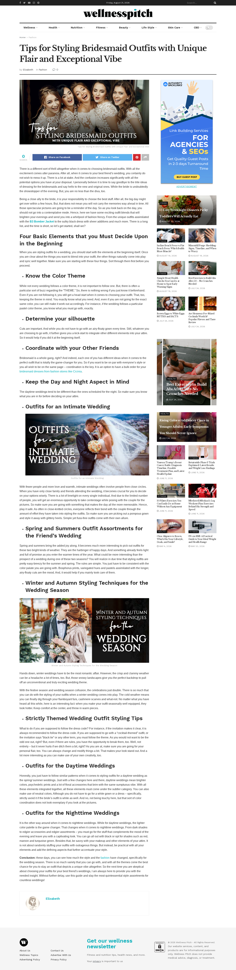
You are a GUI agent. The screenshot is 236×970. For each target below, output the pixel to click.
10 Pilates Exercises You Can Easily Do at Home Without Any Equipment (169, 503)
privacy (97, 961)
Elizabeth (28, 69)
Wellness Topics (29, 955)
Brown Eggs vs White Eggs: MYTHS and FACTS (171, 315)
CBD (196, 27)
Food (164, 203)
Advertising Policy (30, 959)
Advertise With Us (61, 955)
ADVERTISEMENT (186, 186)
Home (23, 37)
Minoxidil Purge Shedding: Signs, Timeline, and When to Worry (202, 248)
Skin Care (174, 27)
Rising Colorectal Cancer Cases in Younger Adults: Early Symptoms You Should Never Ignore (184, 427)
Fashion (32, 37)
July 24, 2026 (197, 288)
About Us (25, 950)
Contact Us (57, 950)
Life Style (148, 27)
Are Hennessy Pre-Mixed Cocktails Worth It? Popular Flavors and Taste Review (202, 317)
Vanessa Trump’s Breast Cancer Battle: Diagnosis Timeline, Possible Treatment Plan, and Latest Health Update (170, 468)
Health (53, 27)
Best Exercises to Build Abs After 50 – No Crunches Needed (202, 281)
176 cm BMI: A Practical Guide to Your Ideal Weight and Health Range (202, 539)
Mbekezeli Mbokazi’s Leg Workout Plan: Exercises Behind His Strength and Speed (201, 505)
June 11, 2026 (166, 478)
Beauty (123, 27)
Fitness (100, 27)
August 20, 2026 (170, 221)
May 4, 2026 (165, 546)
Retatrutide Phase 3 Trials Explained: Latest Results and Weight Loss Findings (201, 465)
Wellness (29, 27)
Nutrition (76, 27)
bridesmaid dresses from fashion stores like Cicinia (51, 371)
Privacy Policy (59, 959)
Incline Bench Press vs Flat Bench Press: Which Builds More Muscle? (170, 248)
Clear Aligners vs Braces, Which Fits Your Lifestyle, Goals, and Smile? (170, 539)
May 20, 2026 (197, 546)
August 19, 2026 (168, 256)
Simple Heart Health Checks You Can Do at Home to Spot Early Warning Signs (168, 282)
